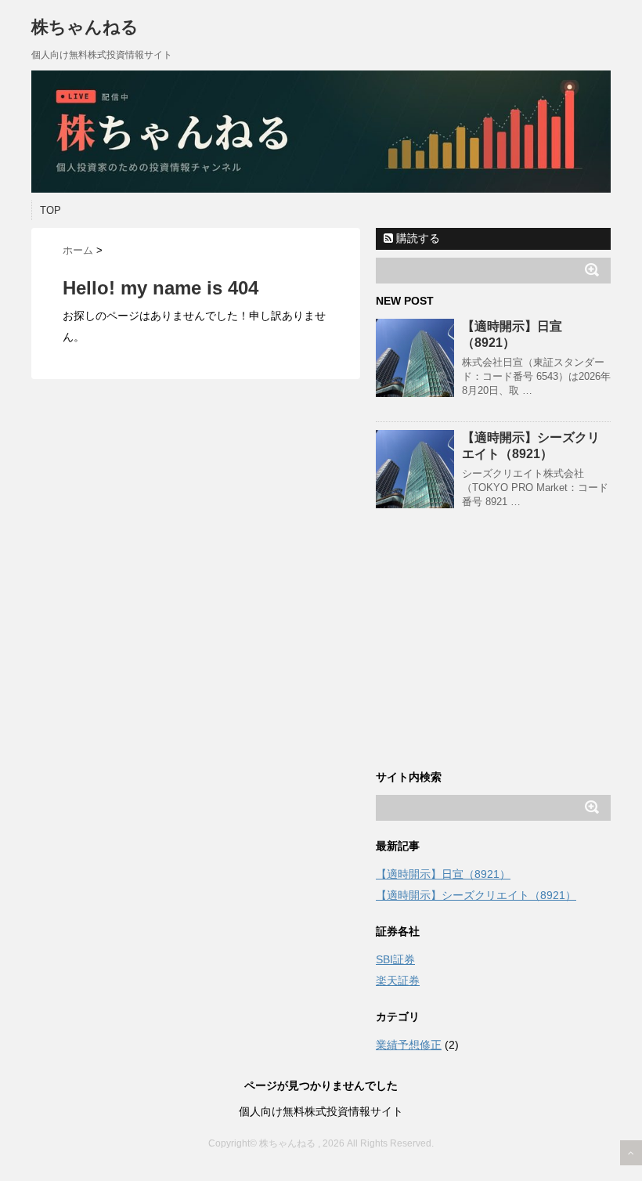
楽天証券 (398, 980)
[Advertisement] (493, 654)
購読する (416, 238)
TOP (50, 210)
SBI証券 (395, 959)
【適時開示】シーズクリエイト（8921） (476, 895)
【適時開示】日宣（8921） (443, 874)
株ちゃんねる (85, 27)
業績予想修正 (409, 1044)
